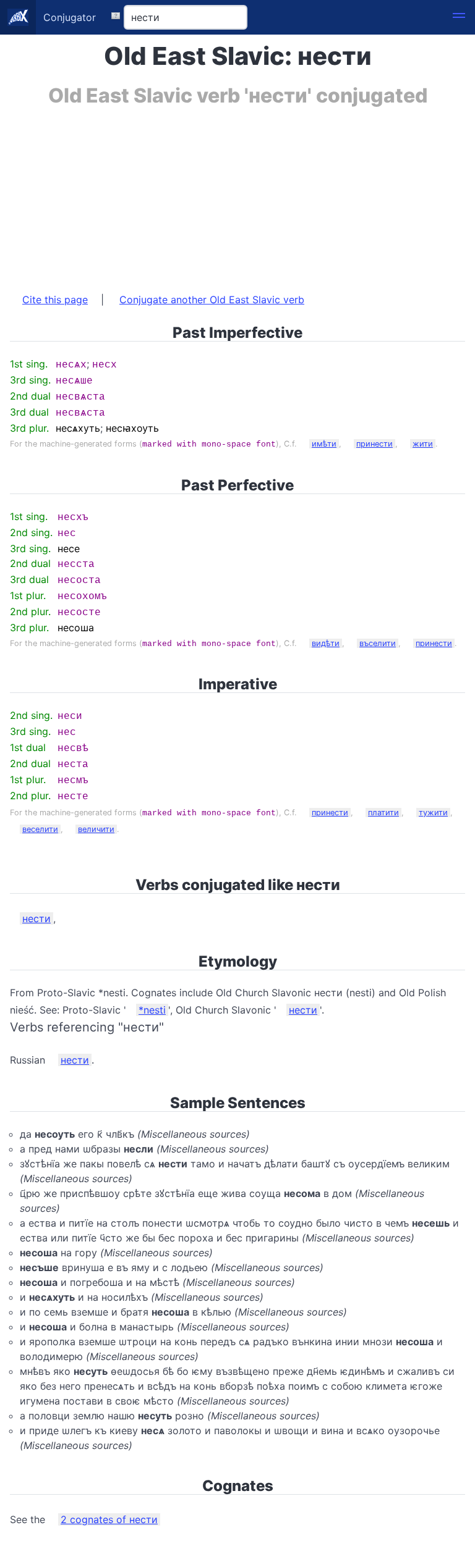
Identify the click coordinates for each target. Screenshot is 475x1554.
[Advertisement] (237, 193)
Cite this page (55, 299)
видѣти (326, 643)
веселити (40, 829)
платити (383, 812)
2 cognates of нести (109, 1519)
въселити (377, 643)
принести (374, 443)
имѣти (324, 443)
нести (36, 918)
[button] (459, 17)
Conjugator (69, 17)
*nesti (152, 1010)
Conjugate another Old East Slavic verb (211, 299)
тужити (433, 812)
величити (96, 829)
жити (423, 443)
